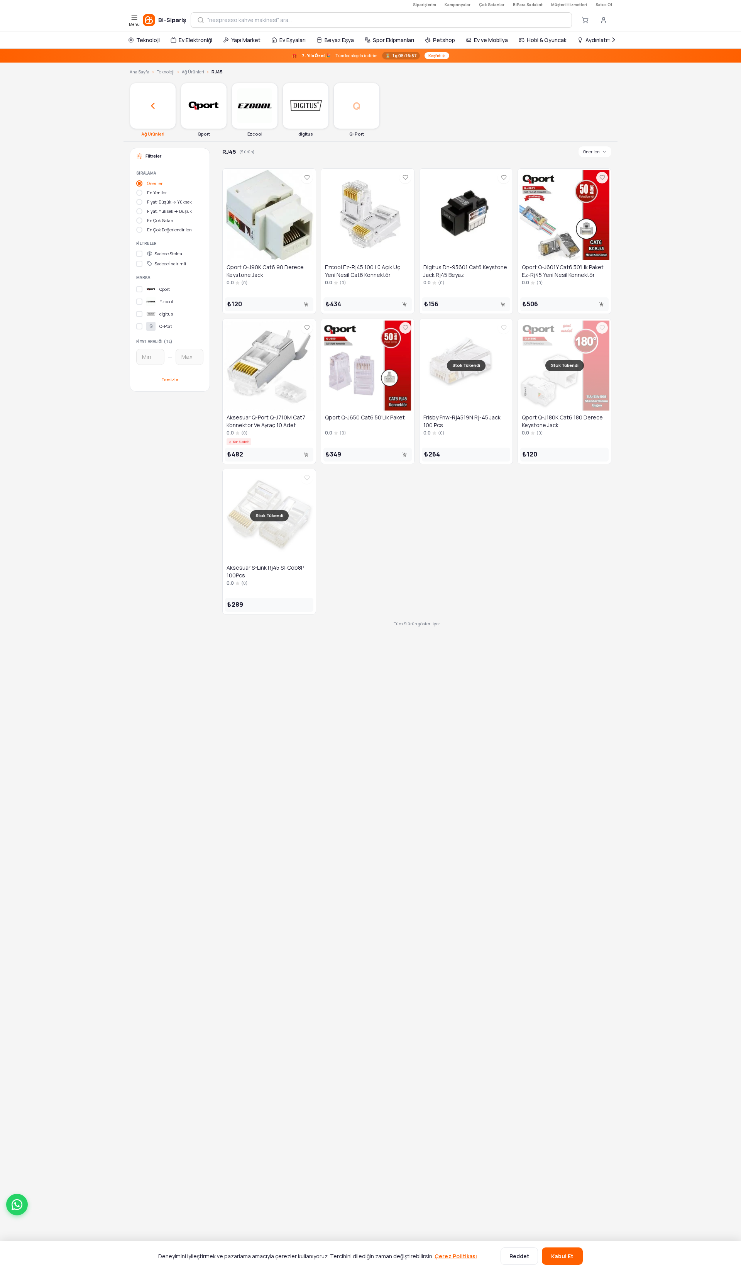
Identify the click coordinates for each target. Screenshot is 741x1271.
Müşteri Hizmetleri (569, 4)
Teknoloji (148, 40)
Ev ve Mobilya (491, 40)
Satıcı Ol (604, 4)
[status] (370, 56)
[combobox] (386, 20)
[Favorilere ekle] (307, 177)
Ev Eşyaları (292, 40)
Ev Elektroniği (195, 40)
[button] (17, 1204)
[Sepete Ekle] (306, 304)
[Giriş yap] (603, 20)
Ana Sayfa (139, 72)
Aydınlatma (599, 40)
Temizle (169, 379)
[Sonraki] (613, 39)
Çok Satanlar (491, 4)
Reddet (519, 1256)
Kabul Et (562, 1256)
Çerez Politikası (456, 1256)
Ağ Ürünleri (193, 72)
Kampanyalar (457, 4)
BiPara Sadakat (528, 4)
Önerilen (591, 151)
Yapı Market (246, 40)
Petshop (444, 40)
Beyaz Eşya (339, 40)
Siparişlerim (424, 4)
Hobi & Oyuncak (547, 40)
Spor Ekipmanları (393, 40)
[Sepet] (585, 20)
